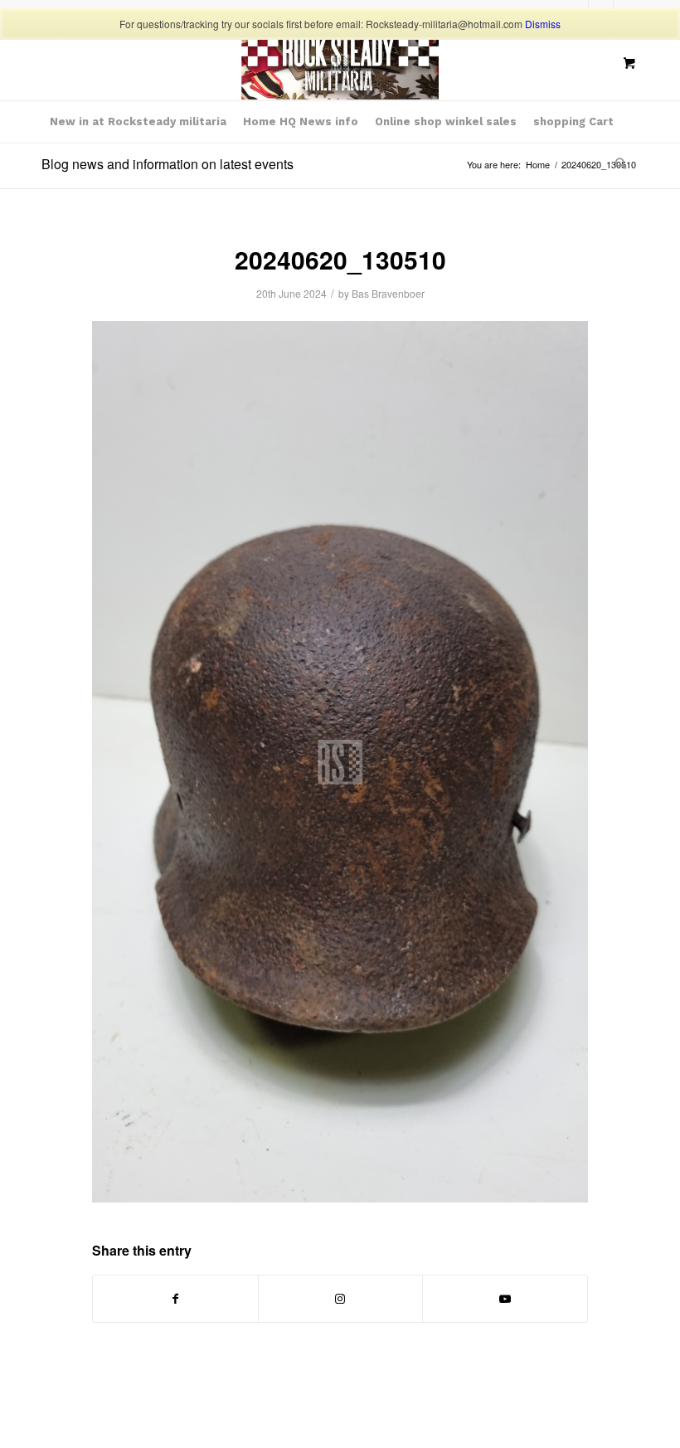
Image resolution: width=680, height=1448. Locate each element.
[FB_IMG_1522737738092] (340, 63)
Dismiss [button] (543, 24)
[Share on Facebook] (175, 1299)
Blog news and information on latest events (167, 163)
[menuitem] (138, 122)
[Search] (616, 163)
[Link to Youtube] (505, 1299)
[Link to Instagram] (341, 1299)
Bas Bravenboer (388, 293)
